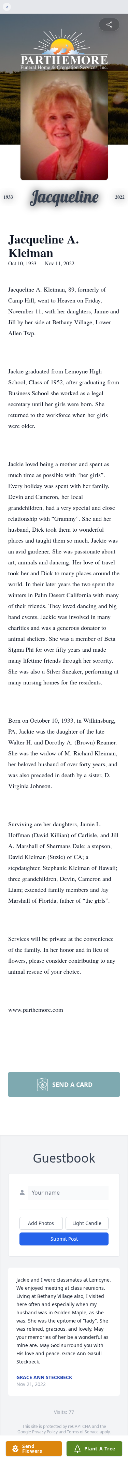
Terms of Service (83, 1432)
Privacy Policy (45, 1432)
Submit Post (64, 1239)
